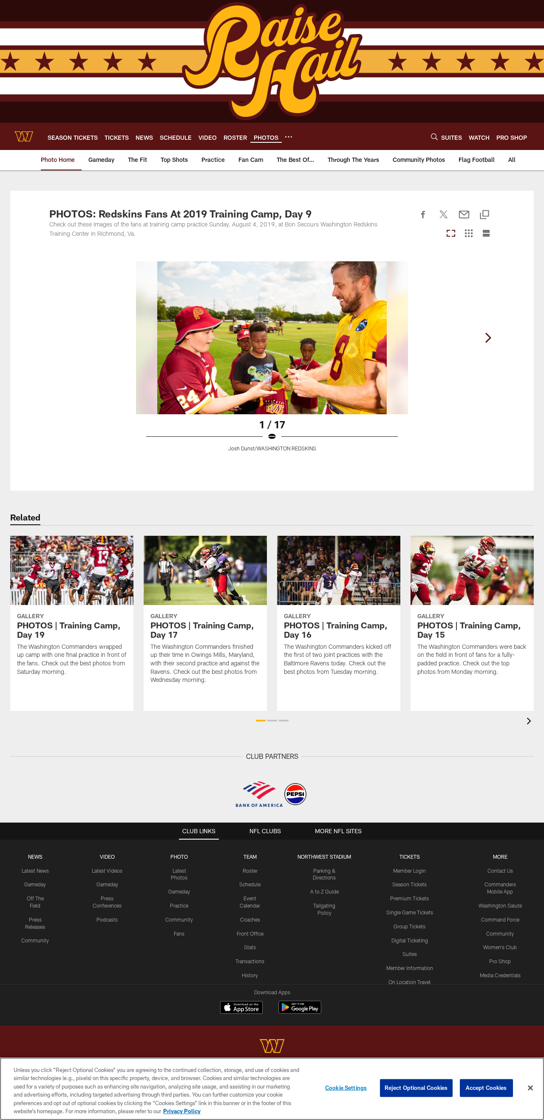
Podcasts (107, 919)
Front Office (250, 933)
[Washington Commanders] (272, 1047)
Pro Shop (500, 961)
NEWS (35, 857)
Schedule (250, 884)
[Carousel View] (450, 234)
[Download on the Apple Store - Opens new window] (241, 1008)
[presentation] (530, 722)
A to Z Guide (324, 891)
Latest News (35, 871)
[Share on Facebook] (423, 219)
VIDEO (107, 857)
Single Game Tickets (409, 912)
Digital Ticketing (409, 940)
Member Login (409, 871)
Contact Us (500, 871)
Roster (250, 871)
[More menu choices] (288, 136)
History (250, 975)
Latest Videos (107, 871)
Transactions (249, 961)
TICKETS (410, 857)
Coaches (250, 919)
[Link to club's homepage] (24, 136)
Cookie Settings (346, 1087)
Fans (179, 933)
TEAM (250, 857)
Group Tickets (409, 926)
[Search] (434, 136)
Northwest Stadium (324, 857)
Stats (250, 947)
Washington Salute (500, 905)
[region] (272, 1089)
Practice (179, 905)
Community (35, 940)
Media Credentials (500, 975)
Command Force (500, 919)
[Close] (530, 1088)
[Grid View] (468, 234)
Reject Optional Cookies (416, 1087)
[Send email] (464, 219)
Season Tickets (409, 884)
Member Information (409, 968)
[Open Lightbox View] (272, 361)
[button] (260, 721)
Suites (409, 954)
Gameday (35, 884)
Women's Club (500, 947)
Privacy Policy (182, 1111)
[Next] (488, 338)
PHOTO (179, 857)
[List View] (486, 234)
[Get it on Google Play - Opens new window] (300, 1011)
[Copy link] (484, 215)
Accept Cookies (486, 1087)
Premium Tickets (409, 898)
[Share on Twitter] (443, 219)
